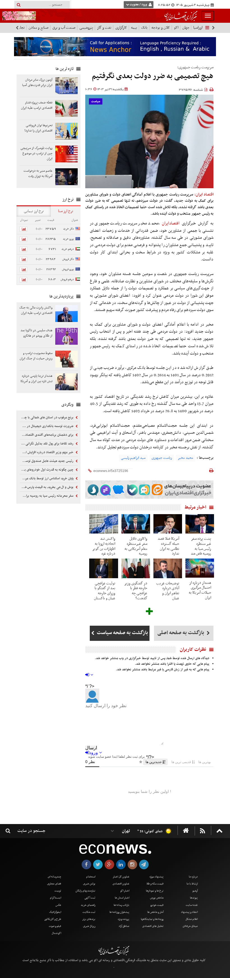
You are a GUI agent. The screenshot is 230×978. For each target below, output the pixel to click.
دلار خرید (68, 229)
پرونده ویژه (123, 919)
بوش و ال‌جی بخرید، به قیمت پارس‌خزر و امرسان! (47, 487)
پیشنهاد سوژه (157, 876)
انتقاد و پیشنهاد (189, 912)
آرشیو (195, 890)
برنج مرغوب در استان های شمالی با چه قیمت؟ (47, 417)
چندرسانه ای (54, 876)
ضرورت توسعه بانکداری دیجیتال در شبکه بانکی (47, 426)
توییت (57, 890)
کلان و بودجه (160, 27)
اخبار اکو (124, 890)
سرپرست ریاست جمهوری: (195, 67)
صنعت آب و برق (63, 27)
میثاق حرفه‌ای (190, 926)
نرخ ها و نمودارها (155, 890)
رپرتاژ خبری (89, 926)
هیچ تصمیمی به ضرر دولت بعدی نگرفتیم (152, 76)
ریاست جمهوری (161, 458)
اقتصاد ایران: (203, 194)
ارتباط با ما (192, 883)
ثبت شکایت (88, 912)
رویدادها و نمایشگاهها (152, 919)
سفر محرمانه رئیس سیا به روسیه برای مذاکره (47, 496)
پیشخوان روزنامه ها (119, 912)
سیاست (95, 101)
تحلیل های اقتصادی (153, 926)
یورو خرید (68, 239)
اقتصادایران (171, 223)
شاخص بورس (157, 897)
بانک (144, 27)
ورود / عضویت (138, 4)
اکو (176, 27)
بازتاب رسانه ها (121, 905)
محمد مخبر (185, 458)
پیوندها (194, 897)
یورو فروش (68, 269)
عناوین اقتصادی (120, 883)
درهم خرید (67, 249)
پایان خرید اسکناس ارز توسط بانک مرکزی (47, 478)
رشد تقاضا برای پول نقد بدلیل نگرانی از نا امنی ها (47, 443)
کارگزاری (121, 27)
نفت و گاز (104, 27)
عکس (58, 905)
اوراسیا (198, 27)
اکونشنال (56, 933)
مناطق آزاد (124, 926)
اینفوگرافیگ (55, 912)
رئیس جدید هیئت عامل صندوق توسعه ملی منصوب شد (47, 461)
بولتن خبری (89, 883)
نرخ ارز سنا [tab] (65, 211)
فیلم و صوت (55, 926)
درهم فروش (67, 279)
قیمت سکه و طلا (155, 883)
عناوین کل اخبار (121, 876)
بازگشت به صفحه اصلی (181, 632)
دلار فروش (68, 259)
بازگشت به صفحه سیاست (122, 632)
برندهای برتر (88, 919)
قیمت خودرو (157, 905)
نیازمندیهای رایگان (85, 890)
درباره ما (193, 876)
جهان (185, 27)
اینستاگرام (55, 897)
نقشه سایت (192, 905)
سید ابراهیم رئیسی (133, 458)
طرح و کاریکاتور (52, 919)
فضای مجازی (54, 883)
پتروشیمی (86, 27)
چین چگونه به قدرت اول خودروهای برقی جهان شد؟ (47, 470)
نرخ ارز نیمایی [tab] (34, 211)
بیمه (134, 27)
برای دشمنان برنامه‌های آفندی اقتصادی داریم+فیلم (47, 435)
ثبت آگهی (89, 897)
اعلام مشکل (191, 919)
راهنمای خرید (88, 905)
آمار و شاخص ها (155, 912)
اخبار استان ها (122, 897)
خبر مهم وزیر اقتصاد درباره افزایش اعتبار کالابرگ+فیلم (47, 452)
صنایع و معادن (39, 27)
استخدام (90, 876)
